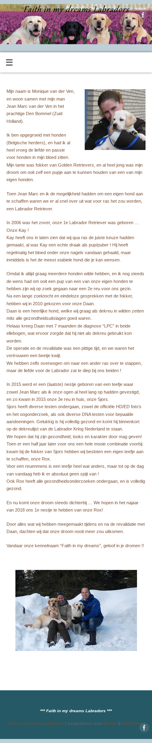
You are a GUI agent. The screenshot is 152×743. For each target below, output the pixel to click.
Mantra (110, 723)
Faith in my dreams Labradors (36, 723)
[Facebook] (142, 16)
